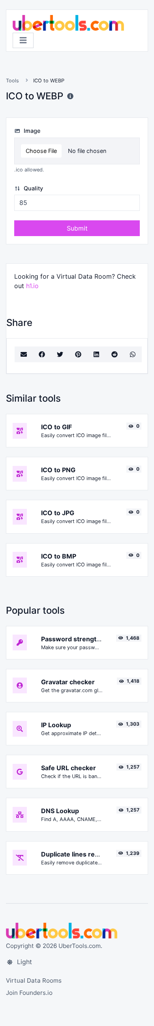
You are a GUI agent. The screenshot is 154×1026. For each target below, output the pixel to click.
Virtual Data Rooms (34, 980)
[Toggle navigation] (23, 40)
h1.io (32, 286)
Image (31, 130)
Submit (77, 228)
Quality (32, 188)
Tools (12, 81)
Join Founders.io (29, 992)
